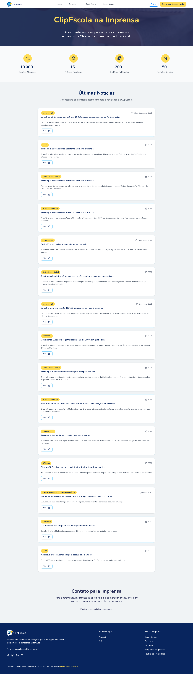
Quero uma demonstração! (173, 4)
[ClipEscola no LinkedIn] (17, 655)
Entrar (153, 4)
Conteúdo (90, 4)
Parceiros (149, 641)
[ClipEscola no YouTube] (22, 655)
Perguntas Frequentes (155, 649)
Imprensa (149, 645)
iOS (100, 641)
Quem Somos (108, 4)
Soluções (73, 4)
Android (102, 637)
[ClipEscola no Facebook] (8, 655)
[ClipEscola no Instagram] (12, 655)
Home (59, 4)
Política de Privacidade (155, 653)
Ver (44, 131)
